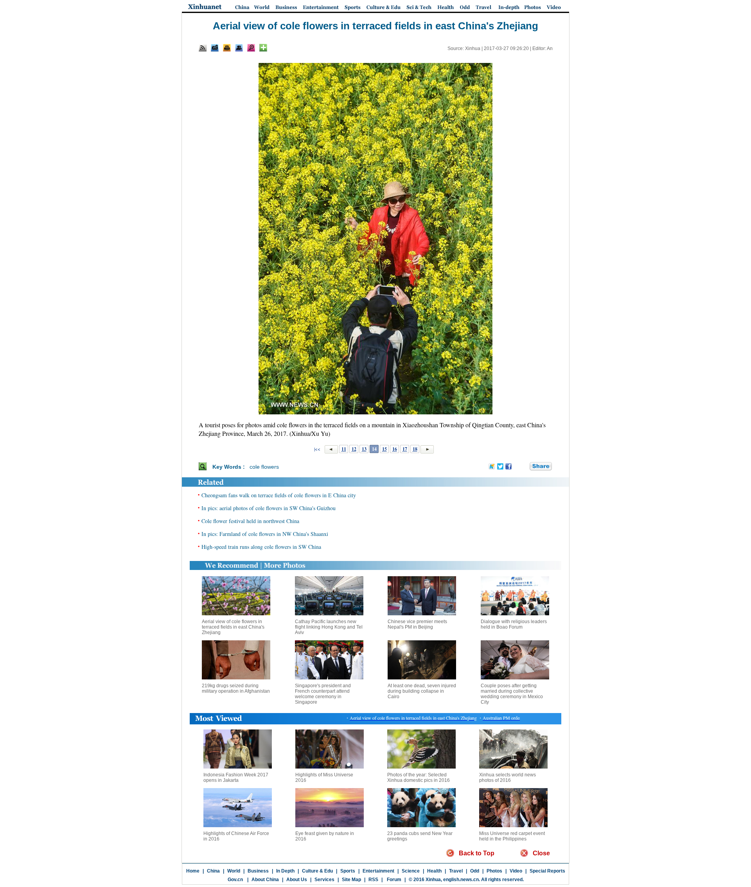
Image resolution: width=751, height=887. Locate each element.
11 (343, 449)
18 (415, 449)
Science (411, 871)
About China (265, 879)
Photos (494, 871)
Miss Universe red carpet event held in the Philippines (512, 836)
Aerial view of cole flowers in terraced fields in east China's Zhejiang (233, 627)
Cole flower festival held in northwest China (250, 521)
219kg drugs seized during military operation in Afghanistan (236, 688)
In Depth (285, 871)
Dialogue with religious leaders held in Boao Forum (514, 624)
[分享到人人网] (524, 466)
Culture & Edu (317, 871)
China (213, 871)
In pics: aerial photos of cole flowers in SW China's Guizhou (268, 508)
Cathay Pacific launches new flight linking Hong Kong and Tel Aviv (329, 627)
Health (434, 871)
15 (384, 449)
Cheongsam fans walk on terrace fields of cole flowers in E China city (278, 495)
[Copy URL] (239, 48)
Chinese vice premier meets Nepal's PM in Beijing (417, 624)
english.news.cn (461, 879)
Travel (456, 871)
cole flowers (264, 467)
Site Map (351, 879)
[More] (263, 48)
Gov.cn (235, 879)
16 (394, 449)
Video (516, 871)
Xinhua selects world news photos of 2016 (507, 777)
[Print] (227, 48)
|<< (317, 449)
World (233, 871)
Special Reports (547, 871)
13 (364, 449)
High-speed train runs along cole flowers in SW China (261, 546)
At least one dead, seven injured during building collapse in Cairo (422, 691)
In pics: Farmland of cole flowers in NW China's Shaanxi (264, 534)
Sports (347, 871)
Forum (393, 879)
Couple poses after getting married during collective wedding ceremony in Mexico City (512, 694)
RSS (373, 879)
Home (192, 871)
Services (324, 879)
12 (354, 449)
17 (404, 449)
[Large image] (251, 48)
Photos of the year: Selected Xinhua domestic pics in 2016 (418, 777)
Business (258, 871)
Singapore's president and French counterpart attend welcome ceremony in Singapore (323, 694)
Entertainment (378, 871)
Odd (474, 871)
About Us (296, 879)
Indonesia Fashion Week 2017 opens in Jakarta (235, 777)
